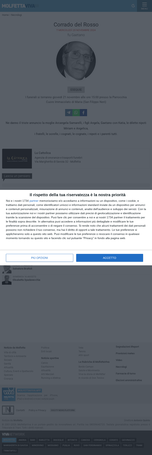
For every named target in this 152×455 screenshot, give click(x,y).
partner (34, 200)
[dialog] (76, 227)
